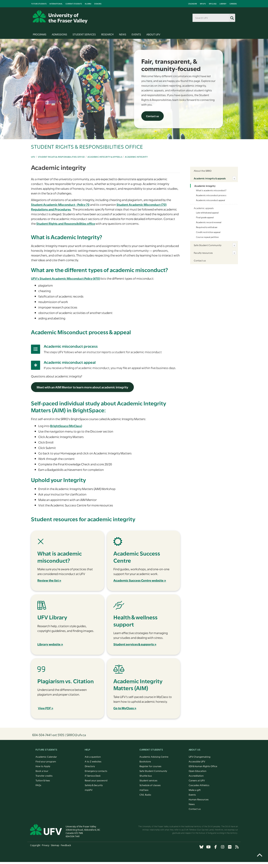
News (122, 34)
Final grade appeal (205, 217)
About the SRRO (202, 170)
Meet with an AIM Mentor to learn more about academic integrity (82, 387)
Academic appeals (204, 208)
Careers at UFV (197, 780)
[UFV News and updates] (237, 847)
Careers (233, 3)
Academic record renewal (208, 222)
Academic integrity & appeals (105, 156)
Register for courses (150, 766)
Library (223, 3)
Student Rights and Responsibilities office (65, 223)
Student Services (84, 34)
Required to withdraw (206, 227)
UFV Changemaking (199, 756)
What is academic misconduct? (211, 190)
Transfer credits (44, 775)
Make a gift (195, 790)
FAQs (38, 785)
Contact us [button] (152, 116)
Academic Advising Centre (153, 756)
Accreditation (196, 775)
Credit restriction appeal (208, 232)
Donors (97, 3)
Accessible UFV (197, 761)
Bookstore (145, 761)
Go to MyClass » (124, 708)
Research (107, 34)
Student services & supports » (134, 644)
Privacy (45, 845)
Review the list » (49, 580)
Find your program (46, 761)
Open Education (197, 771)
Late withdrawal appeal (207, 212)
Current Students (73, 3)
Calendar (192, 3)
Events (136, 34)
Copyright (35, 845)
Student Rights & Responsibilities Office (61, 156)
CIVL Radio (145, 794)
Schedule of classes (150, 785)
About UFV (153, 34)
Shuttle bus (145, 775)
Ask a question (93, 756)
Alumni (88, 3)
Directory (90, 766)
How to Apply (43, 766)
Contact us (200, 260)
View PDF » (45, 708)
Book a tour (42, 771)
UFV (33, 156)
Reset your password (96, 780)
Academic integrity (136, 156)
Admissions (59, 34)
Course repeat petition (207, 236)
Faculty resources (203, 252)
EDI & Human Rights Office (203, 766)
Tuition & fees (43, 780)
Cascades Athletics (199, 785)
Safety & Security (94, 785)
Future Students (38, 3)
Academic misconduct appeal (70, 362)
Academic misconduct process (71, 346)
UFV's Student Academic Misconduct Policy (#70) (65, 278)
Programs (39, 34)
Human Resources (199, 799)
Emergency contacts (96, 771)
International (56, 3)
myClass (212, 3)
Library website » (50, 644)
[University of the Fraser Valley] (60, 16)
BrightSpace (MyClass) (66, 425)
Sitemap (55, 845)
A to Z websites (93, 761)
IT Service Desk (93, 775)
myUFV (203, 3)
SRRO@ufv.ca (76, 734)
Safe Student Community (207, 245)
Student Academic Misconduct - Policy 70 (60, 204)
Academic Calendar (46, 756)
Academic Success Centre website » (139, 580)
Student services (148, 780)
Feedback (66, 845)
